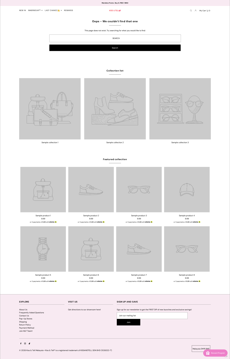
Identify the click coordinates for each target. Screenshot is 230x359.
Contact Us (24, 315)
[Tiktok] (29, 343)
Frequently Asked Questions (31, 312)
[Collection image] (50, 138)
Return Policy (25, 325)
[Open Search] (191, 10)
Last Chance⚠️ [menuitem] (52, 10)
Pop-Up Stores (25, 318)
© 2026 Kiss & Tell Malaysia (31, 350)
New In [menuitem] (22, 10)
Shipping (23, 322)
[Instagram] (25, 343)
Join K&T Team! (25, 331)
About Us (23, 309)
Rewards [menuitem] (68, 10)
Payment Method (26, 328)
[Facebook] (20, 343)
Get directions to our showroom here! (84, 309)
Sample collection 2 (115, 142)
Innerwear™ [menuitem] (34, 10)
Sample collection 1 (50, 142)
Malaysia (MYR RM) (201, 349)
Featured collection (115, 159)
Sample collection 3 (180, 142)
